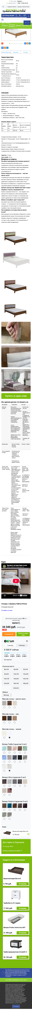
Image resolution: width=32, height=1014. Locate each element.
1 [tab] (9, 43)
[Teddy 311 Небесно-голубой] (4, 757)
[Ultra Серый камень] (9, 781)
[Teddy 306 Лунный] (9, 757)
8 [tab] (20, 43)
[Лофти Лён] (9, 814)
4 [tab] (14, 43)
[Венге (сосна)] (9, 718)
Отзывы (25, 52)
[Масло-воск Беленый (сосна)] (4, 703)
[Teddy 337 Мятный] (25, 748)
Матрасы (25, 25)
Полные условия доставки (11, 850)
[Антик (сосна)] (15, 718)
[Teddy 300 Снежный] (4, 766)
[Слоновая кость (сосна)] (4, 733)
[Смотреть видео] (2, 43)
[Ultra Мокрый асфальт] (20, 781)
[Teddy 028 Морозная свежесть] (4, 748)
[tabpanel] (16, 30)
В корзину (22, 884)
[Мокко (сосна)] (4, 718)
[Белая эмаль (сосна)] (9, 733)
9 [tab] (22, 43)
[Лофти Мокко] (15, 805)
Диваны (19, 25)
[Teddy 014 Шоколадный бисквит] (20, 748)
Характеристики (6, 52)
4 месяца (22, 645)
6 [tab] (17, 43)
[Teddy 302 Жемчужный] (9, 766)
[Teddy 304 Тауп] (9, 748)
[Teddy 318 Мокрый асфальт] (15, 757)
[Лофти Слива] (25, 805)
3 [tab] (12, 43)
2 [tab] (11, 43)
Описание (15, 52)
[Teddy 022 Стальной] (25, 757)
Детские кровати (12, 25)
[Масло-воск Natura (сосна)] (15, 703)
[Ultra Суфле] (25, 781)
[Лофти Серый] (20, 805)
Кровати (5, 25)
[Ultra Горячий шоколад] (4, 781)
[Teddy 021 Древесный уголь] (20, 757)
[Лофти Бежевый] (4, 805)
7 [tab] (19, 43)
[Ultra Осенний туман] (15, 781)
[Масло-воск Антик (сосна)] (9, 703)
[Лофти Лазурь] (9, 805)
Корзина (27, 22)
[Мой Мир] (30, 43)
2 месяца (10, 645)
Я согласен (16, 1006)
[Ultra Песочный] (4, 790)
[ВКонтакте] (25, 43)
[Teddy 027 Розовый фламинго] (15, 748)
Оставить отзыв (6, 610)
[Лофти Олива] (4, 814)
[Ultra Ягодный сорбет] (9, 790)
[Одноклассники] (27, 43)
